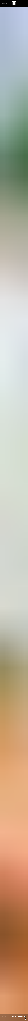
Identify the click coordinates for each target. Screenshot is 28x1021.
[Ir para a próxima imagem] (6, 1017)
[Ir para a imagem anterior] (3, 1017)
